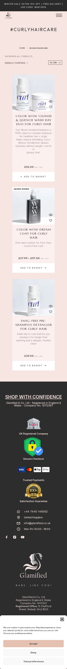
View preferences (33, 661)
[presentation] (33, 141)
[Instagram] (15, 537)
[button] (62, 619)
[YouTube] (23, 537)
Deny (33, 652)
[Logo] (8, 15)
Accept (33, 643)
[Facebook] (7, 537)
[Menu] (59, 15)
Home (22, 48)
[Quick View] (51, 101)
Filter (53, 62)
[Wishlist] (51, 107)
